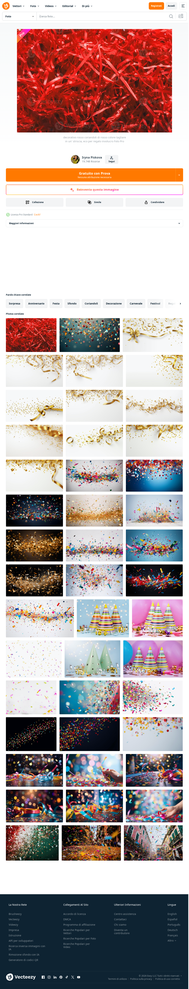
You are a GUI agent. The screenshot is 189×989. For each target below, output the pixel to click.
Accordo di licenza (73, 914)
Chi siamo (118, 924)
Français (170, 935)
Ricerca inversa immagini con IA (24, 947)
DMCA (66, 919)
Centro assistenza (123, 914)
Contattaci (118, 919)
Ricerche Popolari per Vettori (75, 931)
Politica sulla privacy (138, 978)
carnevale (136, 303)
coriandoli (91, 303)
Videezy (13, 924)
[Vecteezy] (6, 6)
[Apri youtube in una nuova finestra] (78, 977)
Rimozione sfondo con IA (23, 954)
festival (155, 303)
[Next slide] (174, 303)
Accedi (168, 5)
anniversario (36, 303)
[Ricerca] (168, 16)
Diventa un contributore (120, 931)
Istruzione (14, 935)
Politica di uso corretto (164, 978)
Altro (168, 940)
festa (56, 303)
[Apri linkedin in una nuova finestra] (55, 977)
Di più (85, 6)
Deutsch (170, 930)
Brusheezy (14, 914)
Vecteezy (13, 919)
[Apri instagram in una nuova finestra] (49, 977)
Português (171, 924)
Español (170, 919)
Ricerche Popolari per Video (75, 948)
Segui (110, 161)
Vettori (17, 6)
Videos (49, 6)
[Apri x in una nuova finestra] (72, 977)
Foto (33, 6)
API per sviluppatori (20, 940)
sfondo (72, 303)
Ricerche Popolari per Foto (75, 940)
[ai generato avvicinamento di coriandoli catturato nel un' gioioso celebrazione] (89, 697)
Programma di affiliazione (78, 924)
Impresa (13, 930)
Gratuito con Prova (93, 175)
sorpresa (14, 303)
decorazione (114, 303)
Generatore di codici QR (23, 960)
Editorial (67, 6)
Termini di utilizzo (114, 978)
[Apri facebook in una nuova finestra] (43, 977)
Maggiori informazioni (21, 223)
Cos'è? (37, 214)
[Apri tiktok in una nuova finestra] (66, 977)
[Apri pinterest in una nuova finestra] (60, 977)
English (169, 914)
